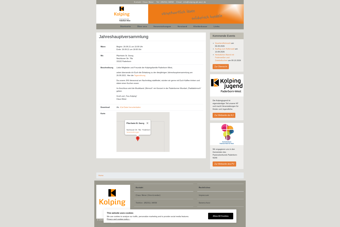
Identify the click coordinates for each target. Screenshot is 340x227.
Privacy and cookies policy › (118, 219)
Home (100, 175)
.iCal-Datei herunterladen (130, 107)
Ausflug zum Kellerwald (225, 49)
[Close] (147, 123)
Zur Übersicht (220, 66)
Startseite (125, 26)
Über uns (142, 26)
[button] (137, 138)
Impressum (204, 195)
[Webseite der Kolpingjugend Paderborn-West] (227, 85)
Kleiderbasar (200, 26)
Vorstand (182, 26)
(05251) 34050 (167, 2)
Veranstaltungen (162, 26)
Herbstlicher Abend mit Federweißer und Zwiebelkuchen (224, 57)
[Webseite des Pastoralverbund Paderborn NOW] (227, 134)
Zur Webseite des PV (224, 164)
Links (217, 26)
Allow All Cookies (221, 216)
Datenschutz (204, 203)
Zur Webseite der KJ (224, 115)
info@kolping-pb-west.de (194, 2)
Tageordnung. (140, 75)
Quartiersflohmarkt (223, 43)
